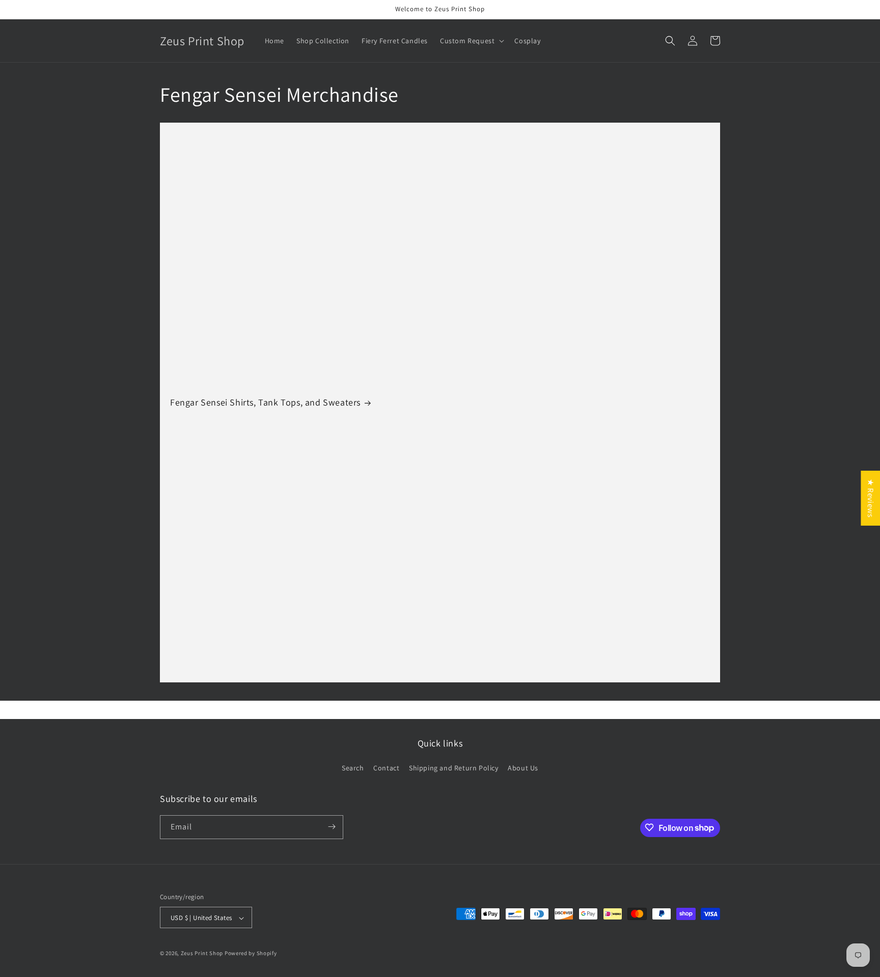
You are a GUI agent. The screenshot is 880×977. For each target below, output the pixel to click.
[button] (471, 40)
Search (353, 768)
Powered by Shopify (251, 953)
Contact (386, 768)
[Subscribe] (331, 827)
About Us (523, 768)
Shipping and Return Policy (454, 768)
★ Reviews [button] (870, 498)
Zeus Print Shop (202, 953)
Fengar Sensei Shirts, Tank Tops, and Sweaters (265, 402)
